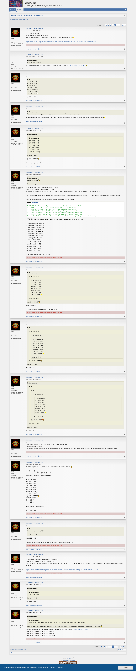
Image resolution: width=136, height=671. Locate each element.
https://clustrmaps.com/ (77, 65)
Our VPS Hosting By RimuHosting (68, 660)
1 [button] (108, 25)
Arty (67, 658)
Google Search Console (80, 629)
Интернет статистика (19, 19)
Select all (35, 203)
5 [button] (116, 25)
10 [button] (123, 25)
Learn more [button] (59, 667)
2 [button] (110, 25)
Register (18, 11)
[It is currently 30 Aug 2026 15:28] (121, 16)
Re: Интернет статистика (34, 29)
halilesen (71, 658)
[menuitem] (125, 9)
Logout (12, 11)
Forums (20, 9)
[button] (103, 25)
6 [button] (117, 646)
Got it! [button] (126, 667)
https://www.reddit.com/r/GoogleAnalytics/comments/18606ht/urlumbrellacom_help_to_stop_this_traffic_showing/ (63, 570)
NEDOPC (12, 9)
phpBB (63, 657)
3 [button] (112, 25)
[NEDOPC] (17, 3)
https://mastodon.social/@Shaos (34, 49)
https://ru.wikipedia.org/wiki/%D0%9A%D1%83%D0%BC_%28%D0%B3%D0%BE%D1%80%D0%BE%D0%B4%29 (61, 42)
